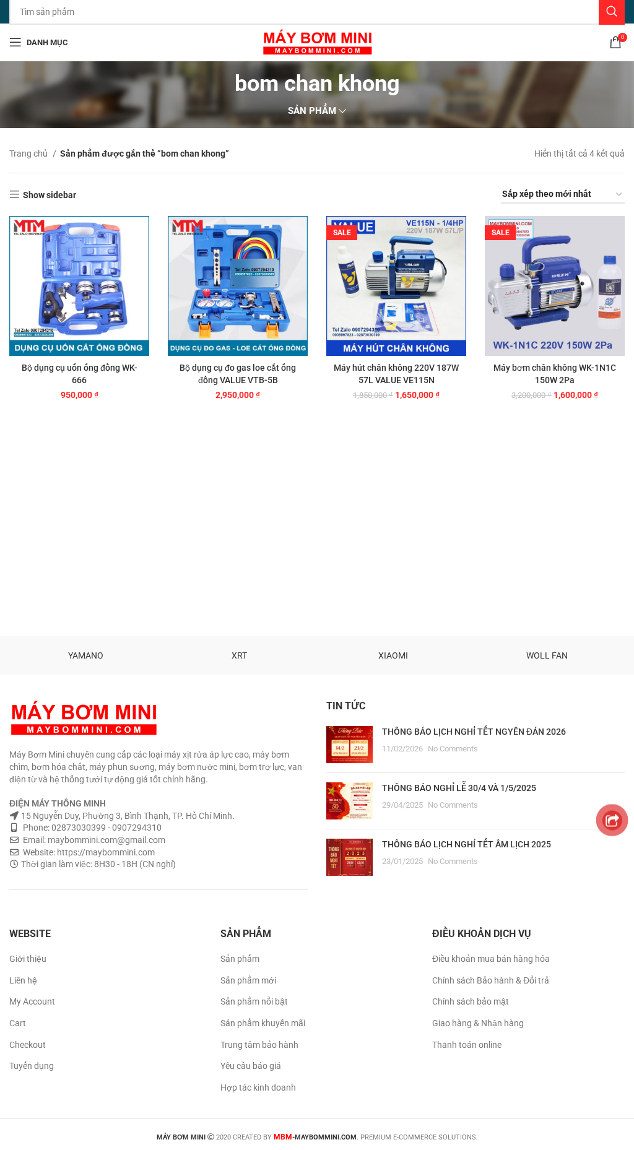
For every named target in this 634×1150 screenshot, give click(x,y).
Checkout (27, 1045)
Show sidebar (49, 195)
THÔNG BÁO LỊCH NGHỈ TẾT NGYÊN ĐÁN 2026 (474, 732)
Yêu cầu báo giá (250, 1066)
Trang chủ (29, 153)
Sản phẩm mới (248, 980)
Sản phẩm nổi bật (254, 1001)
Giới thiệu (27, 959)
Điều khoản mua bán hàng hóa (491, 959)
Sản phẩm (239, 959)
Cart (17, 1023)
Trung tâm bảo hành (259, 1045)
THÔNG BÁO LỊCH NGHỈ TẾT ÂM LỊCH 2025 (466, 844)
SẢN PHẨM (312, 111)
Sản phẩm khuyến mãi (262, 1023)
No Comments (453, 748)
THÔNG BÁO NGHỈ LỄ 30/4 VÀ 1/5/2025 (459, 788)
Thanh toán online (467, 1045)
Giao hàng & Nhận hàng (478, 1023)
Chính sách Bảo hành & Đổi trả (490, 980)
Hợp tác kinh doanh (258, 1087)
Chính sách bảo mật (470, 1001)
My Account (32, 1001)
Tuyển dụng (31, 1066)
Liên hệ (23, 980)
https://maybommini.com (105, 852)
